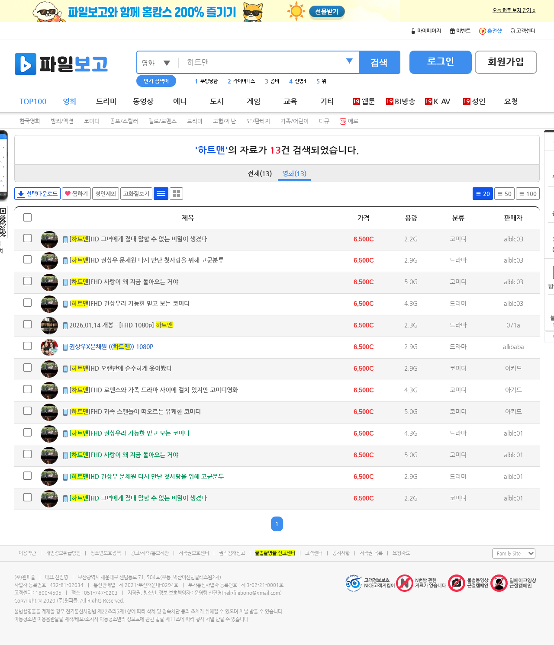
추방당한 (206, 81)
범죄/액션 (62, 121)
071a (513, 324)
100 (531, 193)
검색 (379, 62)
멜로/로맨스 (162, 121)
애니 (180, 101)
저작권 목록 (371, 553)
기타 (327, 101)
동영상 (143, 101)
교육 (290, 101)
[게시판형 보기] (161, 193)
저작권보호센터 (194, 553)
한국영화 (29, 121)
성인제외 (105, 193)
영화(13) (294, 173)
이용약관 (27, 553)
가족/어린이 (294, 121)
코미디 (92, 121)
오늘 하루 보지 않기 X (514, 10)
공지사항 (341, 553)
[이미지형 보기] (176, 193)
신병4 (297, 81)
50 (507, 193)
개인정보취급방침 (63, 553)
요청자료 (401, 553)
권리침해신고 (232, 553)
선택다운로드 (41, 193)
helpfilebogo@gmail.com (251, 593)
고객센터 (313, 553)
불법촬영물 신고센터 (275, 553)
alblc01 (513, 433)
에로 (349, 121)
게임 (254, 101)
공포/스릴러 (124, 121)
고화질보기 (136, 193)
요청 (511, 101)
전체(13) (260, 173)
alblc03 (513, 238)
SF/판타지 (258, 121)
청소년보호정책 (105, 553)
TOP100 (32, 101)
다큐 (324, 121)
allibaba (513, 346)
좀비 (272, 81)
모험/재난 (224, 121)
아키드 (513, 368)
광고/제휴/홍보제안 (150, 553)
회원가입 (506, 61)
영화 (70, 101)
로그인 (440, 61)
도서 (217, 101)
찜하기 (79, 193)
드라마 (106, 101)
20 (485, 193)
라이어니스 (241, 81)
